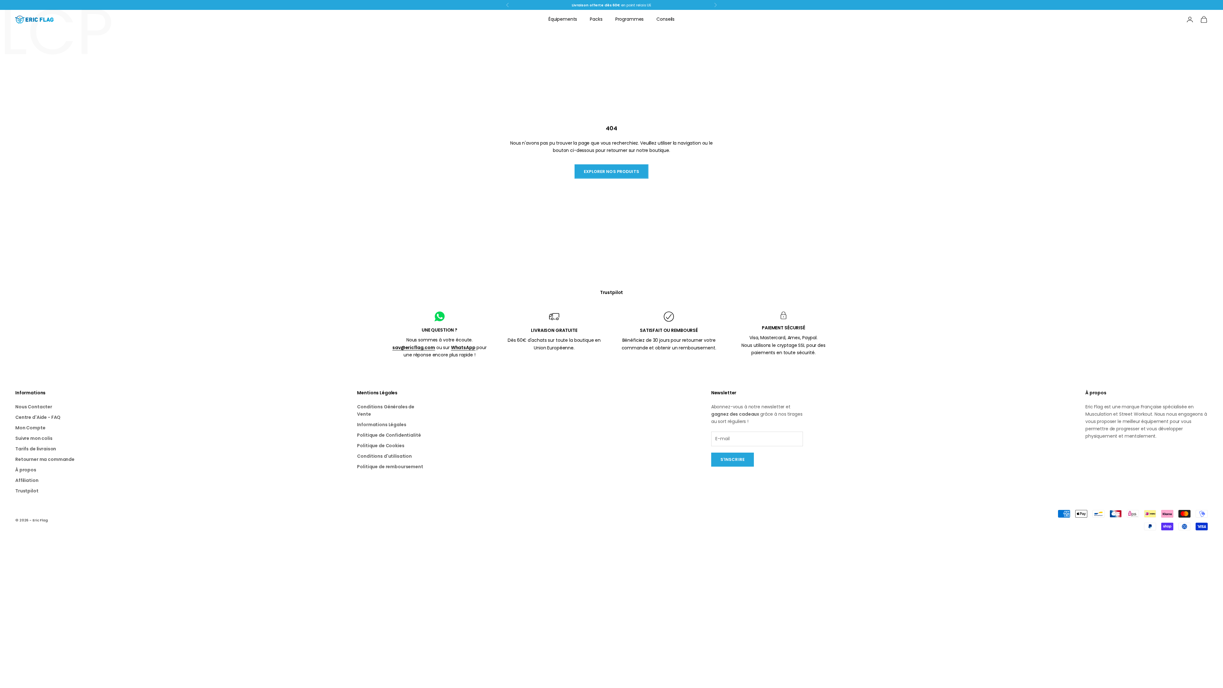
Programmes (629, 19)
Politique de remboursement (390, 466)
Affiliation (26, 480)
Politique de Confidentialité (389, 435)
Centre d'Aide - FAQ (38, 417)
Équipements (562, 19)
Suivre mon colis (34, 438)
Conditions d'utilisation (384, 456)
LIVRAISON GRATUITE (554, 330)
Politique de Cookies (380, 445)
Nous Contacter (33, 407)
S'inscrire (732, 459)
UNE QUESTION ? (439, 330)
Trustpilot (611, 292)
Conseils (665, 19)
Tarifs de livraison (35, 449)
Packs (596, 19)
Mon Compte (30, 428)
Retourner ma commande (45, 459)
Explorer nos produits (611, 171)
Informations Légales (381, 424)
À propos (25, 470)
